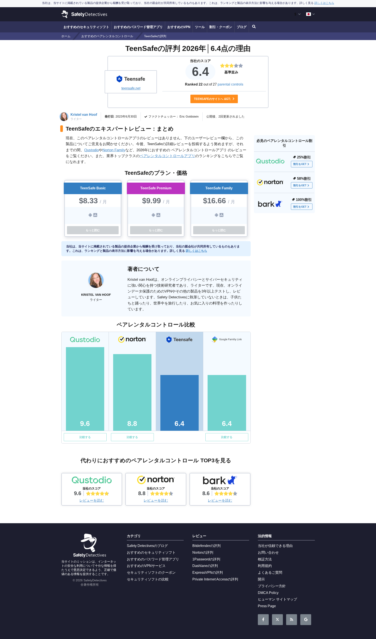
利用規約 (265, 566)
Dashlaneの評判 (205, 566)
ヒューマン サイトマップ (277, 599)
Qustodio (91, 150)
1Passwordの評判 (206, 559)
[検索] (253, 26)
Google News (305, 619)
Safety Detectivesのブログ (147, 546)
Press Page (267, 606)
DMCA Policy (268, 593)
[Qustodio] (92, 481)
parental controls (230, 84)
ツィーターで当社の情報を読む (277, 619)
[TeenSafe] (131, 79)
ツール (200, 27)
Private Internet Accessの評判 (215, 579)
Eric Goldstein (189, 116)
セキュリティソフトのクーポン (151, 572)
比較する (85, 437)
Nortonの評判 (202, 552)
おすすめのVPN (178, 27)
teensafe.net (130, 88)
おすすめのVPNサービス (146, 566)
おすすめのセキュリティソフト (86, 27)
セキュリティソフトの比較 (148, 579)
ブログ (242, 27)
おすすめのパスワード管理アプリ (138, 27)
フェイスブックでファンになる (263, 619)
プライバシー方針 (272, 586)
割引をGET (299, 164)
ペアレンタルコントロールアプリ (167, 156)
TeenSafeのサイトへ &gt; (213, 99)
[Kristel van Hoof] (96, 282)
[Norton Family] (156, 481)
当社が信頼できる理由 (275, 546)
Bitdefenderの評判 (206, 546)
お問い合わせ (268, 552)
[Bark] (220, 481)
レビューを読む (91, 500)
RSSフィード (291, 619)
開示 (261, 579)
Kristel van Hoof (83, 114)
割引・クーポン (220, 27)
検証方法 (265, 559)
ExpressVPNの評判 (207, 572)
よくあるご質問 (270, 572)
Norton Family (113, 150)
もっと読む (93, 230)
